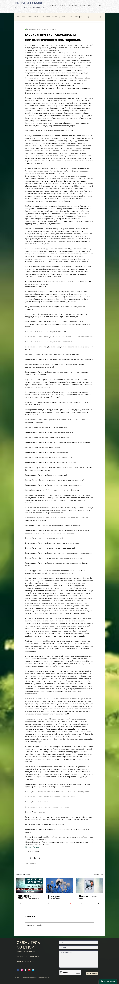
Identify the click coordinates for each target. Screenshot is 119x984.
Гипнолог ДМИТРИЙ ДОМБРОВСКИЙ (30, 8)
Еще (88, 17)
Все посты (20, 17)
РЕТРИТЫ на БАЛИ (28, 2)
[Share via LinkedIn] (35, 858)
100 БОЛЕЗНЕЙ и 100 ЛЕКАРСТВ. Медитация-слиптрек (28, 897)
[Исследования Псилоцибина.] (59, 885)
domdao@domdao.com (26, 961)
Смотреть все (98, 874)
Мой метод (33, 17)
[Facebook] (18, 970)
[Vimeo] (33, 970)
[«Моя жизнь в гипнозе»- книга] (89, 885)
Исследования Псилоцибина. (54, 897)
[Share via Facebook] (26, 858)
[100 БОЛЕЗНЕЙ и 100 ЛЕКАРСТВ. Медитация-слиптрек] (29, 885)
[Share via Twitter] (30, 858)
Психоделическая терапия (53, 17)
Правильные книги (32, 851)
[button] (101, 17)
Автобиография (75, 17)
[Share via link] (40, 858)
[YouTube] (29, 970)
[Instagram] (22, 970)
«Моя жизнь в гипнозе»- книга (88, 897)
